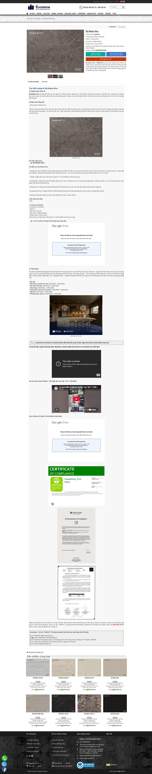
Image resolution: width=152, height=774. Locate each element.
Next (80, 51)
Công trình (101, 13)
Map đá (114, 13)
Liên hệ (117, 1)
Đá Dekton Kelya (115, 714)
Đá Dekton (39, 13)
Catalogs (96, 1)
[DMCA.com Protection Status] (111, 764)
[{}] (38, 7)
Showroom (104, 1)
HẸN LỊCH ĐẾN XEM (116, 54)
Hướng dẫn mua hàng (58, 743)
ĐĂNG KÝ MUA (95, 54)
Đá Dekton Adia (115, 678)
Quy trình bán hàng (57, 740)
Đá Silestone (47, 13)
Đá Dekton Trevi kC (38, 678)
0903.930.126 (102, 50)
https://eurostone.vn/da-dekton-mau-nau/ (95, 342)
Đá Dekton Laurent (63, 714)
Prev (29, 51)
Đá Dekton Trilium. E (89, 714)
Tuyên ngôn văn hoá (33, 747)
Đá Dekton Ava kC (89, 678)
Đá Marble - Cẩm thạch (58, 13)
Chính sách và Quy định (59, 751)
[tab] (33, 82)
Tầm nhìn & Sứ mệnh (33, 743)
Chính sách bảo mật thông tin (60, 755)
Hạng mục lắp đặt (92, 13)
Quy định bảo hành (57, 747)
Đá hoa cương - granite (71, 13)
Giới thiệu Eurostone (33, 740)
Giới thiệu (33, 13)
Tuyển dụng (108, 13)
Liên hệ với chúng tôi (33, 751)
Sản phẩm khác (82, 13)
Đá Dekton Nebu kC (64, 678)
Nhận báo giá (107, 59)
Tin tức (111, 1)
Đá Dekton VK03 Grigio (38, 714)
